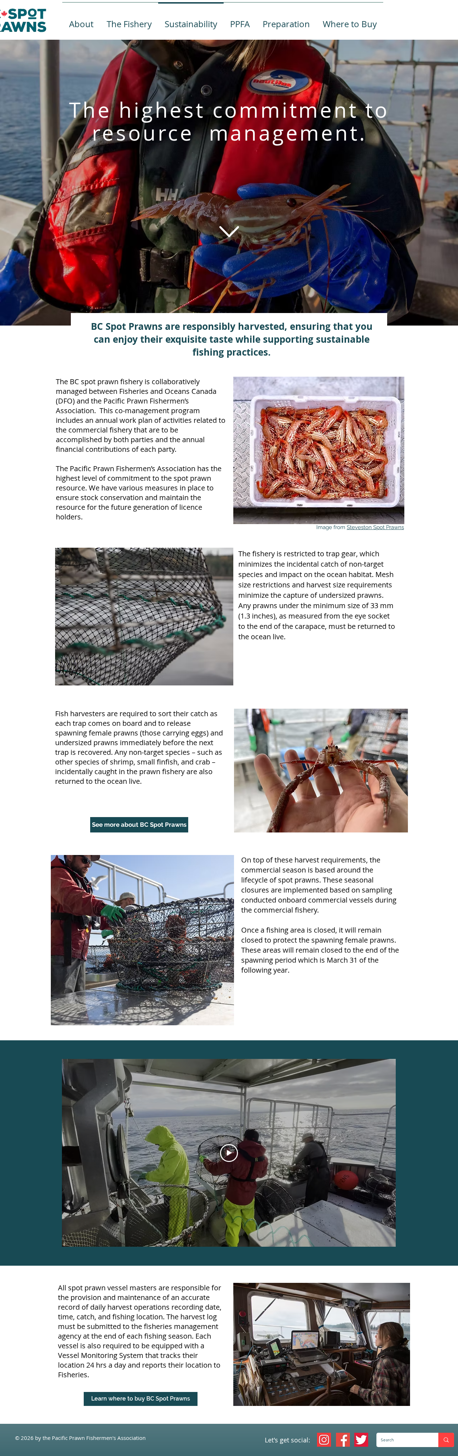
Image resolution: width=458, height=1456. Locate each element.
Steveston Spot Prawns (375, 527)
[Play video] (229, 1153)
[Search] (446, 1440)
